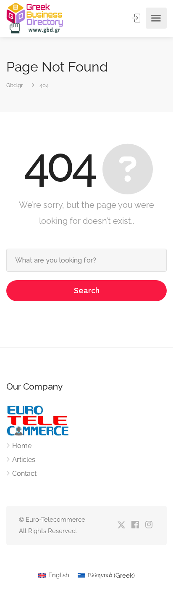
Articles (23, 460)
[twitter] (121, 525)
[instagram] (149, 525)
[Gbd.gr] (35, 18)
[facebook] (135, 525)
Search (87, 290)
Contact (24, 474)
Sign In (137, 18)
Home (21, 446)
